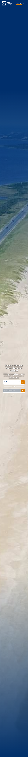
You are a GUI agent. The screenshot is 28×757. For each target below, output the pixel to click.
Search (19, 3)
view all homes (14, 378)
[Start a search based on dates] (23, 382)
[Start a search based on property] (23, 390)
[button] (26, 3)
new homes (9, 374)
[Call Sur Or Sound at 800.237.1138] (24, 3)
